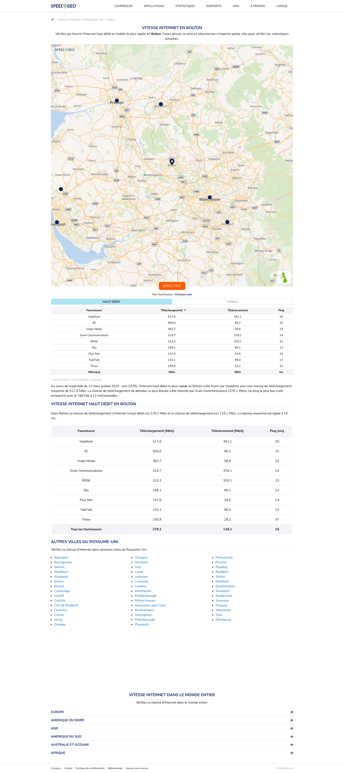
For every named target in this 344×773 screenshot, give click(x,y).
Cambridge (62, 591)
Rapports (214, 6)
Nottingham (143, 615)
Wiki (236, 6)
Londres (141, 586)
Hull (138, 567)
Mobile (232, 302)
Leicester (141, 576)
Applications (154, 6)
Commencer (123, 6)
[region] (172, 165)
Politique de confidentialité (90, 768)
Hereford (141, 562)
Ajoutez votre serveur (137, 768)
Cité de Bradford (66, 605)
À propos (257, 6)
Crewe (59, 615)
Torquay (221, 605)
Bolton (111, 20)
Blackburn (61, 572)
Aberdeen (61, 557)
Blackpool (61, 576)
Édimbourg (223, 619)
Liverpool (141, 581)
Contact (68, 768)
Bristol (59, 586)
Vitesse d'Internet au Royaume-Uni (80, 20)
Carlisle (59, 600)
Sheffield (222, 581)
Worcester (223, 610)
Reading (221, 567)
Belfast (59, 567)
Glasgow (141, 557)
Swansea (222, 600)
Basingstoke (63, 562)
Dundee (59, 624)
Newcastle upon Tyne (150, 605)
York (219, 615)
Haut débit (111, 302)
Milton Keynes (145, 600)
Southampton (225, 586)
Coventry (60, 610)
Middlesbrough (145, 596)
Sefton (220, 576)
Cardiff (59, 596)
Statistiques (185, 6)
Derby (58, 619)
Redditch (222, 572)
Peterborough (145, 619)
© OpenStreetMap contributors (86, 379)
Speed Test (172, 286)
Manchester (143, 591)
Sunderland (224, 596)
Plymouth (142, 624)
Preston (221, 562)
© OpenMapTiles (60, 379)
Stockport (223, 591)
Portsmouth (224, 557)
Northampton (144, 610)
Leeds (139, 572)
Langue (281, 6)
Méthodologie (115, 768)
